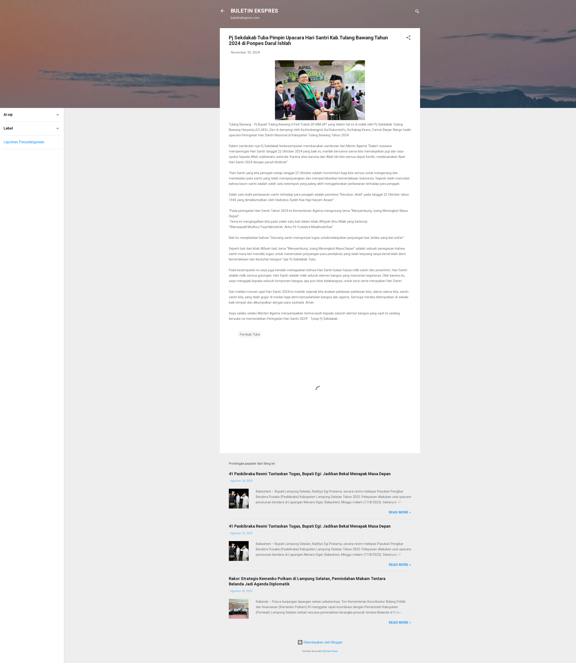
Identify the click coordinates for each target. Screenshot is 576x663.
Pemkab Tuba (250, 334)
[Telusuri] (417, 12)
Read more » (400, 512)
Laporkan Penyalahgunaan (24, 142)
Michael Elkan (330, 651)
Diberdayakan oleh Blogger (323, 642)
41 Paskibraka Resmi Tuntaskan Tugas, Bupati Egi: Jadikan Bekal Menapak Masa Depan (310, 473)
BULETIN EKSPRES (254, 11)
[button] (408, 38)
